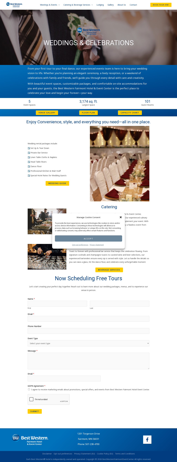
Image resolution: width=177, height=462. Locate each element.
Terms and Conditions (125, 453)
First (29, 308)
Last (91, 308)
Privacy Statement (97, 245)
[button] (120, 217)
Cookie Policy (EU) (105, 453)
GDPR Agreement (36, 386)
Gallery (111, 4)
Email (31, 314)
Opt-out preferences (80, 245)
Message (32, 351)
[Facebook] (147, 439)
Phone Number (34, 326)
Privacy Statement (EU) (84, 453)
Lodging (100, 4)
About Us (122, 4)
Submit (34, 411)
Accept (88, 238)
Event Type (33, 338)
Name (31, 299)
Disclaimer (47, 453)
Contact (133, 4)
